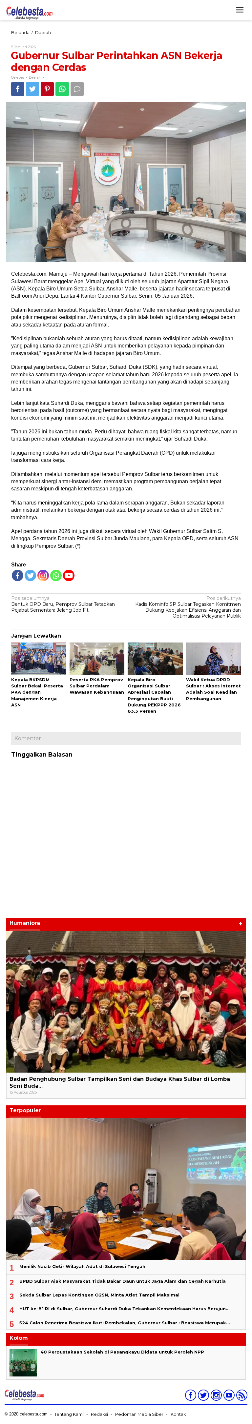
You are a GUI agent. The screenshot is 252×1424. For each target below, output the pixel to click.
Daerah (35, 77)
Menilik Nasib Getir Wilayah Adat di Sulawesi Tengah (82, 1266)
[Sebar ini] (17, 89)
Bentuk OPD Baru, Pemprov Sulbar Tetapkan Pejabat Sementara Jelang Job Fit (63, 604)
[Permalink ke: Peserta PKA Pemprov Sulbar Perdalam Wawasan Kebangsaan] (97, 659)
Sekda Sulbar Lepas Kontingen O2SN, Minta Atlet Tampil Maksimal (99, 1294)
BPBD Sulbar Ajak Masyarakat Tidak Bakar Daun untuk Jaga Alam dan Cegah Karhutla (122, 1281)
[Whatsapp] (62, 89)
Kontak (178, 1414)
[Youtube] (228, 1396)
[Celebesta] (29, 13)
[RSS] (241, 1396)
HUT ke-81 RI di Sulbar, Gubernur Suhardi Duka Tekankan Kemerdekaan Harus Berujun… (124, 1308)
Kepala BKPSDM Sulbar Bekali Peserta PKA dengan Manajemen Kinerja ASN (37, 692)
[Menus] (240, 10)
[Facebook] (17, 575)
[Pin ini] (47, 89)
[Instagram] (215, 1396)
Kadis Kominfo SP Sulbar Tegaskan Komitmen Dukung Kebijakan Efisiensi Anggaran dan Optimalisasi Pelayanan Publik (188, 607)
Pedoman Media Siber (139, 1414)
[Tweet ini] (32, 89)
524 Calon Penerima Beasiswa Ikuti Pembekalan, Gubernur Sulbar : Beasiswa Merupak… (124, 1322)
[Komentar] (77, 89)
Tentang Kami (69, 1414)
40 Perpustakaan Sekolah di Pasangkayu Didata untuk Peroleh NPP (122, 1352)
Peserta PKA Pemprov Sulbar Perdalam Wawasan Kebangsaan (97, 686)
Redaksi (99, 1414)
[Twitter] (30, 575)
